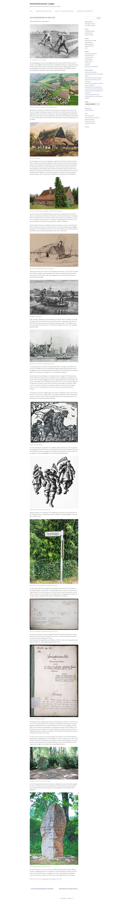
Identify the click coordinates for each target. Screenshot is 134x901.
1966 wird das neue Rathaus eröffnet (93, 77)
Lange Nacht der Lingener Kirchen (68, 888)
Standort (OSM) (88, 61)
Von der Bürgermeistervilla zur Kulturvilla (41, 888)
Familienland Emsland (90, 123)
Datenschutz (88, 62)
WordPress (69, 898)
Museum (53, 879)
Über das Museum (89, 55)
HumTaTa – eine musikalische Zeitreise (64, 11)
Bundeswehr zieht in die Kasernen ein (93, 87)
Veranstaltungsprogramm (91, 53)
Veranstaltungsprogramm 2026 (44, 11)
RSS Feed (87, 126)
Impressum (87, 64)
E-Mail (86, 48)
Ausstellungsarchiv (89, 110)
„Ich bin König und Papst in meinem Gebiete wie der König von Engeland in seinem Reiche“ (94, 90)
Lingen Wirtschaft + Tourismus (92, 117)
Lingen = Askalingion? (90, 85)
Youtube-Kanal (88, 59)
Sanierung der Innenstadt (91, 72)
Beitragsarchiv (88, 108)
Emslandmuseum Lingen (42, 3)
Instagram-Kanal (88, 57)
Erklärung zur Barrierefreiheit (85, 11)
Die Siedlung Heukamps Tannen (92, 94)
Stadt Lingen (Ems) (89, 115)
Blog (31, 11)
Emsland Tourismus (89, 121)
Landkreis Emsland (89, 119)
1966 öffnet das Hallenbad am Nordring (94, 83)
